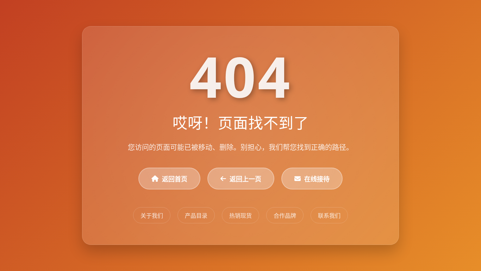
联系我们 (329, 215)
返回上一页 (245, 179)
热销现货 (240, 215)
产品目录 (196, 215)
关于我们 (151, 215)
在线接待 (317, 179)
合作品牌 (285, 215)
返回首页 (174, 179)
